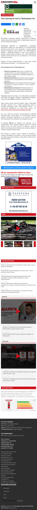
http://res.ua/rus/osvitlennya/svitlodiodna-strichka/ (16, 110)
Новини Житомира (8, 261)
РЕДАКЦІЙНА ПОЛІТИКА (8, 484)
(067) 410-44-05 (9, 425)
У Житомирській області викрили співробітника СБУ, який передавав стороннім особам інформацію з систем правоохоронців (15, 277)
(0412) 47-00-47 (9, 435)
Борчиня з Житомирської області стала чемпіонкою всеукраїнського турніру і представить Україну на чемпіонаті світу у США (18, 285)
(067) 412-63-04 (19, 435)
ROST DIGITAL (12, 508)
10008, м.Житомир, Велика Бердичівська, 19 (19, 427)
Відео (3, 214)
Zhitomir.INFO (10, 506)
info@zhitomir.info (12, 424)
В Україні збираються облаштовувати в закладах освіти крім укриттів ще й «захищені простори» (17, 291)
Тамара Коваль (17, 429)
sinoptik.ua (20, 500)
